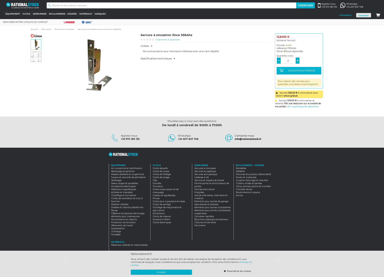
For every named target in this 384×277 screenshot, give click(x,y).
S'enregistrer (345, 15)
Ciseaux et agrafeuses (164, 195)
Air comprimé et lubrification (126, 168)
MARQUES (100, 13)
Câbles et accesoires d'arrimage (127, 213)
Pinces (156, 198)
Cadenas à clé (201, 177)
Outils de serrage (162, 204)
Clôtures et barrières (205, 222)
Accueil (34, 29)
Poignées (199, 192)
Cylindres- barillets (204, 216)
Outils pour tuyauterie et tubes (169, 201)
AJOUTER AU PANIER (301, 70)
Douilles (157, 183)
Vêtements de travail (122, 225)
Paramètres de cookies (238, 271)
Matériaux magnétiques (123, 189)
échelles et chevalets (122, 192)
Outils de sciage (161, 177)
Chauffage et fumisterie (123, 195)
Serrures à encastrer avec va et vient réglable (99, 29)
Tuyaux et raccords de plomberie (128, 177)
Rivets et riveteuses (246, 177)
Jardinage (116, 180)
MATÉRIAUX (85, 13)
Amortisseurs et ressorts (124, 219)
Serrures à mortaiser (64, 29)
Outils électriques (162, 222)
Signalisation (118, 228)
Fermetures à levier (204, 189)
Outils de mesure (162, 216)
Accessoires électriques (123, 186)
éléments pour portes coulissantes (212, 207)
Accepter (161, 272)
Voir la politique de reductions (303, 106)
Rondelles (241, 168)
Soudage (115, 234)
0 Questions (174, 39)
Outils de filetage (162, 174)
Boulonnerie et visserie (248, 192)
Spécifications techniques (157, 58)
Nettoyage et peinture (122, 171)
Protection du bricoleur (123, 222)
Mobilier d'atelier (120, 204)
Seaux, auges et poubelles (124, 183)
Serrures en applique (205, 171)
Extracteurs (159, 213)
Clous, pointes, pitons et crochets (253, 186)
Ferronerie (199, 225)
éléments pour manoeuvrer (125, 216)
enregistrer (312, 84)
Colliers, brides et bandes (249, 183)
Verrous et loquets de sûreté (209, 180)
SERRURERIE (39, 13)
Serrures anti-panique (205, 174)
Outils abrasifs (160, 168)
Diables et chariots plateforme (127, 207)
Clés (155, 180)
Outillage (116, 231)
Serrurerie (46, 29)
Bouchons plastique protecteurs (211, 219)
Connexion (363, 15)
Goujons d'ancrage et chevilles (252, 180)
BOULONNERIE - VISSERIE (63, 13)
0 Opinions (161, 39)
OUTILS (26, 13)
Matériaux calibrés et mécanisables (129, 245)
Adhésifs (240, 171)
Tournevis (158, 186)
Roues (114, 210)
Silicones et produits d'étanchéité (253, 174)
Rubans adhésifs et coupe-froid (127, 174)
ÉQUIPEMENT (13, 13)
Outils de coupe (161, 171)
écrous (239, 195)
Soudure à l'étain (161, 219)
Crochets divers (244, 189)
